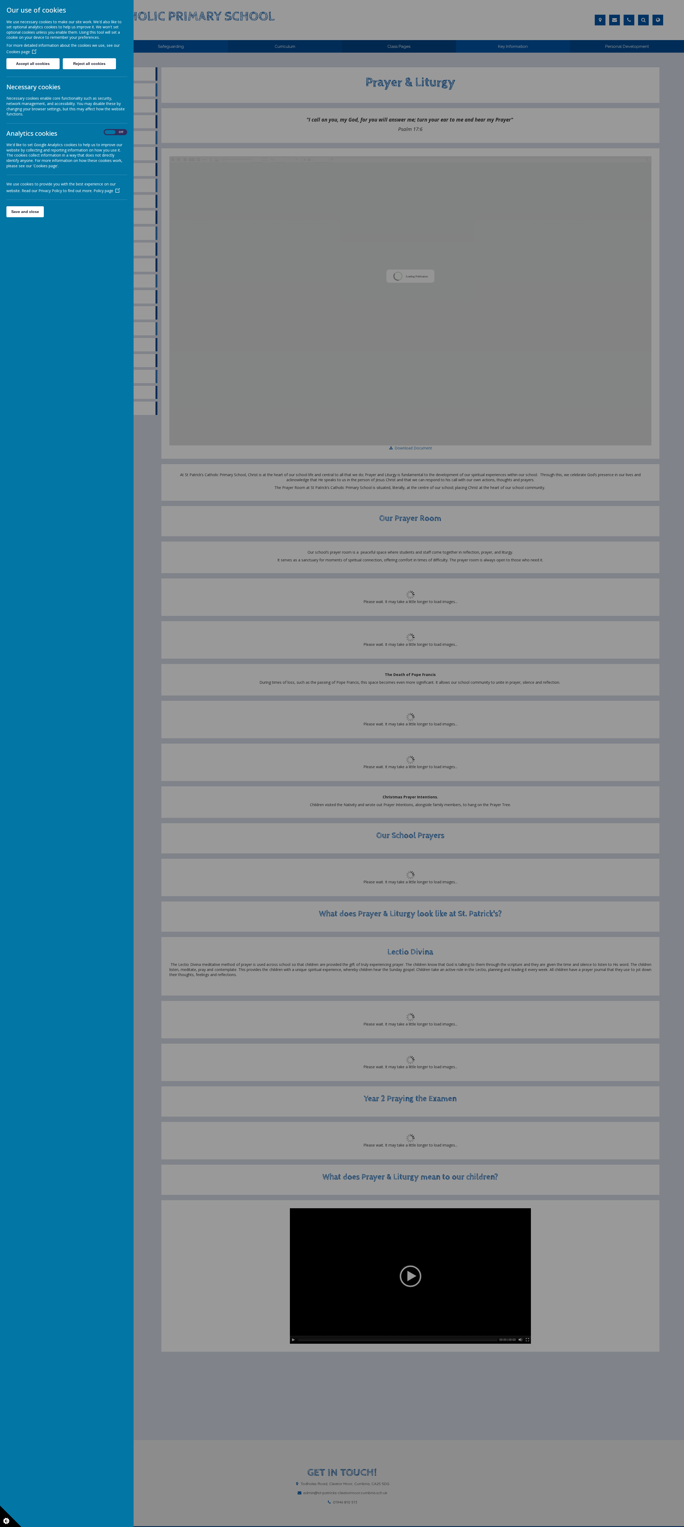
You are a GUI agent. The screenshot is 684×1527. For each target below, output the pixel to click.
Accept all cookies (33, 63)
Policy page (103, 190)
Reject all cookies (89, 63)
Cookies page (18, 51)
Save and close (25, 211)
